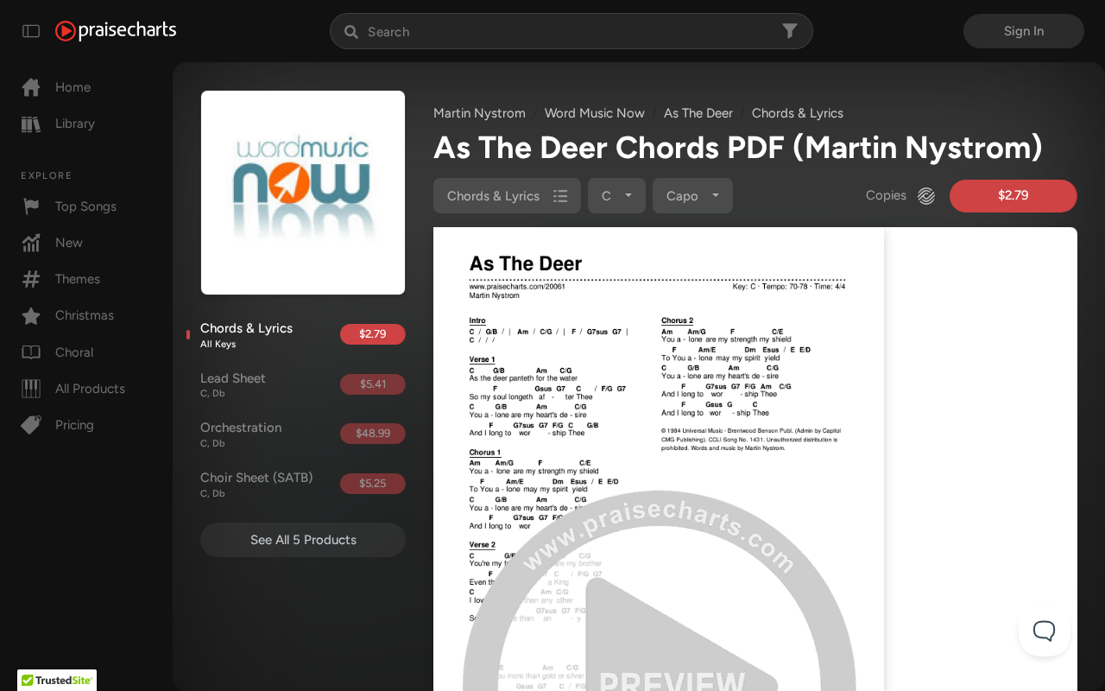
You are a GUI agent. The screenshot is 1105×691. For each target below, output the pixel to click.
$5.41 (373, 383)
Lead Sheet (233, 385)
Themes (77, 279)
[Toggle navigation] (31, 31)
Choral (74, 352)
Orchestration (240, 434)
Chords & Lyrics (246, 335)
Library (75, 123)
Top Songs (86, 206)
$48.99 (373, 433)
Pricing (74, 425)
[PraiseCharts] (115, 31)
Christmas (84, 315)
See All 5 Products (303, 540)
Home (73, 87)
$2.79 (372, 333)
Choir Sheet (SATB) (256, 484)
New (69, 242)
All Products (90, 388)
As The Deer (698, 113)
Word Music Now (595, 113)
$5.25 (372, 483)
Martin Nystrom (479, 113)
